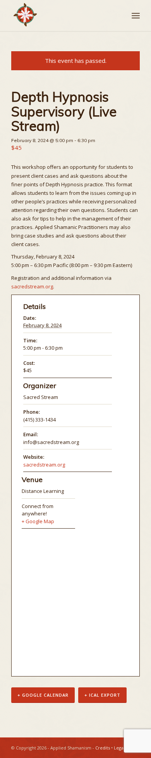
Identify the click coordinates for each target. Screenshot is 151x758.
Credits (102, 748)
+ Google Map (38, 521)
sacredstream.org (32, 286)
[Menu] (136, 15)
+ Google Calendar (43, 695)
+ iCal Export (102, 695)
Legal (119, 748)
